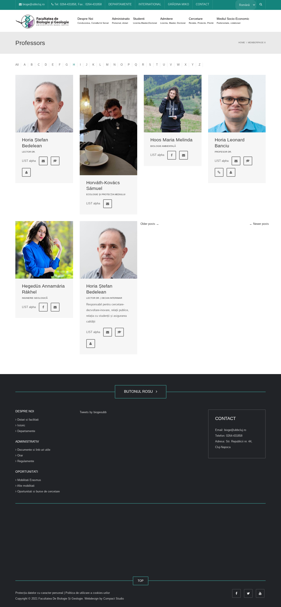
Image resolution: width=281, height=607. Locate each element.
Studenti (145, 20)
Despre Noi (93, 20)
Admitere (173, 20)
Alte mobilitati (25, 485)
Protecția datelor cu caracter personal (39, 592)
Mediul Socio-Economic (233, 20)
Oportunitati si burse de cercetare (38, 491)
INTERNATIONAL (150, 4)
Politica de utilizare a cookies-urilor (87, 592)
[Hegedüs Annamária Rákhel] (44, 250)
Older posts (149, 223)
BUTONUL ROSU (139, 391)
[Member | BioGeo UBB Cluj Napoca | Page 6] (42, 20)
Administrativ (121, 20)
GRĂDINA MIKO (178, 4)
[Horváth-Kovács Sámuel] (108, 125)
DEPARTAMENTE (120, 4)
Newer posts (259, 223)
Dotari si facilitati (27, 419)
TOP (141, 580)
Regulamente (25, 461)
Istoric (20, 425)
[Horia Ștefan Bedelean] (44, 104)
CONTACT (202, 4)
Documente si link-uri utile (33, 449)
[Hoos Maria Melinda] (173, 104)
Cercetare (201, 20)
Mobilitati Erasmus (28, 480)
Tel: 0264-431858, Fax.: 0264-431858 (78, 4)
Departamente (25, 431)
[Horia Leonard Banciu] (237, 104)
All (17, 64)
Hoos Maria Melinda (171, 139)
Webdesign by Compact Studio (104, 598)
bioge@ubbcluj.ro (33, 4)
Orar (19, 455)
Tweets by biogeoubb (93, 412)
